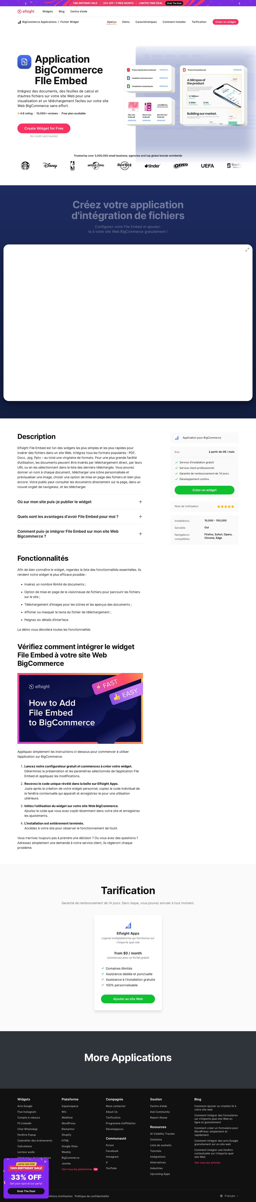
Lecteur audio (26, 1152)
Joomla (66, 1163)
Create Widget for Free (43, 128)
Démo (126, 21)
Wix (64, 1111)
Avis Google (24, 1106)
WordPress (68, 1123)
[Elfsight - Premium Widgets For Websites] (25, 11)
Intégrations (157, 1156)
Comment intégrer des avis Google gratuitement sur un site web (216, 1142)
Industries (156, 1168)
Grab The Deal (26, 1191)
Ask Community (160, 1111)
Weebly (66, 1152)
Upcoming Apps (160, 1174)
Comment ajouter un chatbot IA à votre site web (215, 1107)
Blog (61, 11)
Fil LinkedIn (24, 1123)
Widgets (47, 11)
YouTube (111, 1168)
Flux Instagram (26, 1111)
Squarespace (70, 1106)
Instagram (112, 1156)
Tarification (199, 21)
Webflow (67, 1117)
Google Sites (70, 1146)
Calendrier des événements (34, 1140)
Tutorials (155, 1151)
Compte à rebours (28, 1117)
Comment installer (174, 21)
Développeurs (114, 1129)
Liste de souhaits (161, 1145)
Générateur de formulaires (34, 1157)
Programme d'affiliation (120, 1123)
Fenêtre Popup (26, 1134)
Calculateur (24, 1146)
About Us (112, 1111)
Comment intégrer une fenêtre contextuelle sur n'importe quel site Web (214, 1153)
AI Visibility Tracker (162, 1133)
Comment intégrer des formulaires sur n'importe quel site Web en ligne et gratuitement (216, 1119)
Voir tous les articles (207, 1162)
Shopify (66, 1134)
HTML (65, 1140)
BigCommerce (70, 1157)
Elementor (68, 1129)
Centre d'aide (78, 11)
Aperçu (111, 21)
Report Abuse (158, 1117)
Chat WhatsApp (27, 1129)
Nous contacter (116, 1106)
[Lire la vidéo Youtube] (80, 708)
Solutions (156, 1139)
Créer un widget (225, 21)
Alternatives (158, 1162)
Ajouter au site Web (128, 999)
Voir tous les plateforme (79, 1169)
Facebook (112, 1151)
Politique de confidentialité (92, 1196)
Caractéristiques (146, 21)
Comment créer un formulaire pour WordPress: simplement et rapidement (216, 1131)
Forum (110, 1145)
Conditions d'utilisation (58, 1196)
